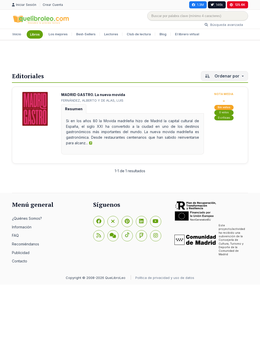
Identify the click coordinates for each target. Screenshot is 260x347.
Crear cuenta (53, 5)
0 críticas (224, 117)
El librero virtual (187, 34)
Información (21, 227)
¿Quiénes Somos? (27, 218)
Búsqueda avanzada (226, 25)
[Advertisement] (130, 56)
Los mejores (58, 34)
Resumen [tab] (74, 109)
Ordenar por (227, 75)
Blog (162, 34)
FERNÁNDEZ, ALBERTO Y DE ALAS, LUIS (92, 100)
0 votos (224, 112)
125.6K (240, 5)
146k (219, 5)
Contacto (19, 261)
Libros (35, 34)
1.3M (200, 5)
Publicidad (20, 252)
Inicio (16, 34)
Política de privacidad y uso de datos (164, 278)
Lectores (111, 34)
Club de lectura (139, 34)
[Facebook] (98, 221)
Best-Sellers (85, 34)
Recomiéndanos (25, 244)
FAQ (15, 235)
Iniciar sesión (26, 5)
